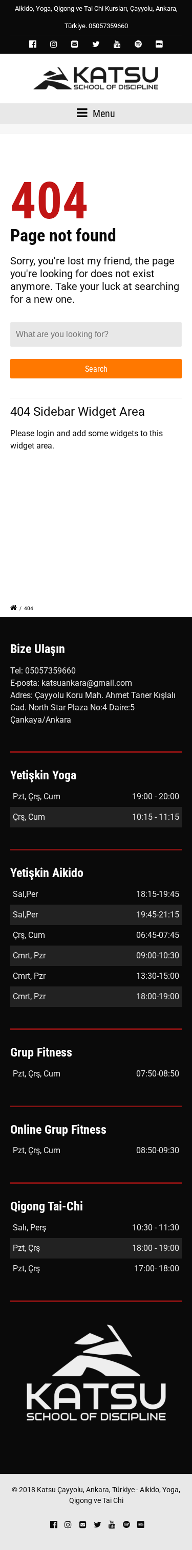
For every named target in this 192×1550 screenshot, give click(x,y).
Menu (102, 113)
